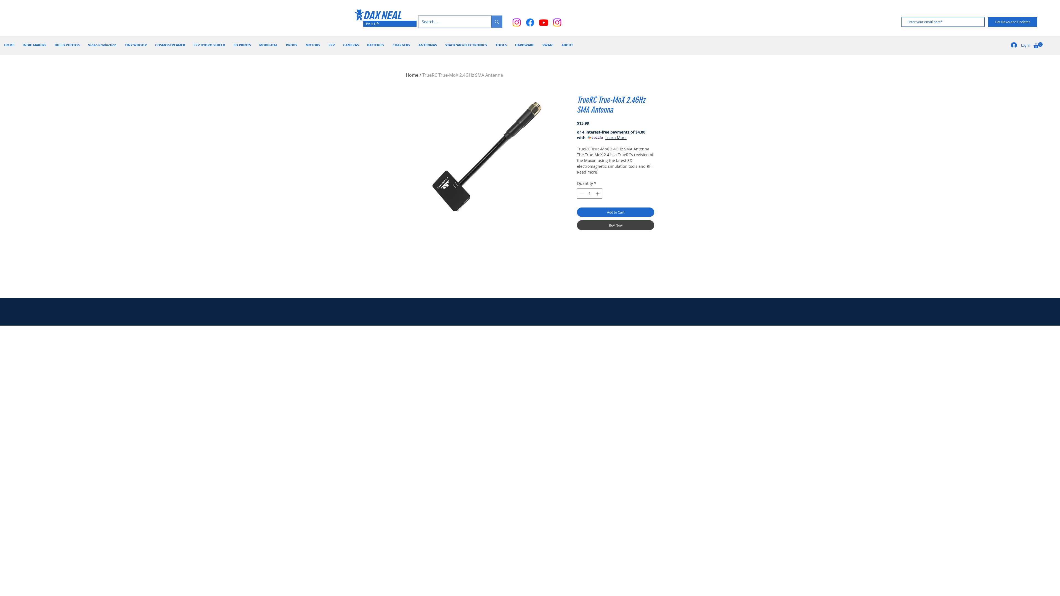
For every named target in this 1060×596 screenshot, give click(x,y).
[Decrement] (581, 193)
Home (412, 75)
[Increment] (598, 193)
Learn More (616, 137)
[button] (1038, 45)
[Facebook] (530, 22)
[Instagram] (516, 22)
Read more (587, 172)
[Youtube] (543, 22)
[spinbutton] (590, 193)
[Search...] (496, 22)
